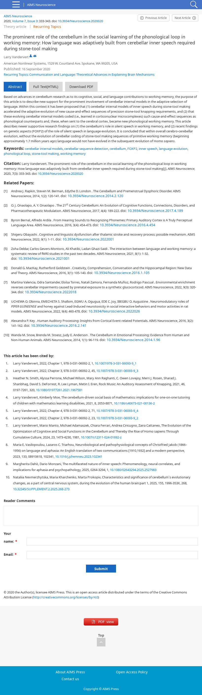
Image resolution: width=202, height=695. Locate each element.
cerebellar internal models (44, 148)
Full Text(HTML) (45, 86)
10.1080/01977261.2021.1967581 (59, 390)
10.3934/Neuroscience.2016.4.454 (127, 225)
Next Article (183, 18)
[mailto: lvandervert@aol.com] (35, 55)
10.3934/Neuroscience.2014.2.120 (95, 195)
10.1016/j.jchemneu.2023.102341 (78, 456)
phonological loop (17, 153)
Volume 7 (19, 21)
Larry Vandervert (16, 57)
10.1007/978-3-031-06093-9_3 (117, 370)
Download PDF (81, 86)
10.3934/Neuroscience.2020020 (80, 21)
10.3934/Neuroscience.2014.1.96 (133, 339)
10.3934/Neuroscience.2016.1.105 (122, 272)
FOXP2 (132, 148)
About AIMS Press (70, 672)
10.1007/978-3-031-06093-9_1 (115, 363)
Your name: (10, 534)
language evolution (173, 148)
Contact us (70, 679)
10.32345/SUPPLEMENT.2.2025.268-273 (41, 489)
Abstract (15, 86)
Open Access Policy (132, 672)
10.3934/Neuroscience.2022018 (50, 292)
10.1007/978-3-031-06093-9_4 (117, 410)
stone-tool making (45, 153)
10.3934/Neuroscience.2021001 (44, 258)
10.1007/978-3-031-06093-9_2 (117, 418)
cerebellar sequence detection (86, 148)
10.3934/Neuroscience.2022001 (88, 239)
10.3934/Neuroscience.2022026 (114, 311)
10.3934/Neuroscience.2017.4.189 (155, 210)
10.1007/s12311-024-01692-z (101, 437)
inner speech (148, 148)
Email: (10, 554)
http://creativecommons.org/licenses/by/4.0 (65, 597)
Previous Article (156, 18)
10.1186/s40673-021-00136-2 (134, 403)
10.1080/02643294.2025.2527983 (133, 470)
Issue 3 (32, 21)
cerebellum (118, 148)
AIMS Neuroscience (18, 16)
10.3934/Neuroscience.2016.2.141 (58, 325)
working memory (73, 153)
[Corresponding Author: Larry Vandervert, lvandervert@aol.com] (30, 55)
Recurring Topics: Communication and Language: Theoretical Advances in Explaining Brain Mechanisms (79, 74)
